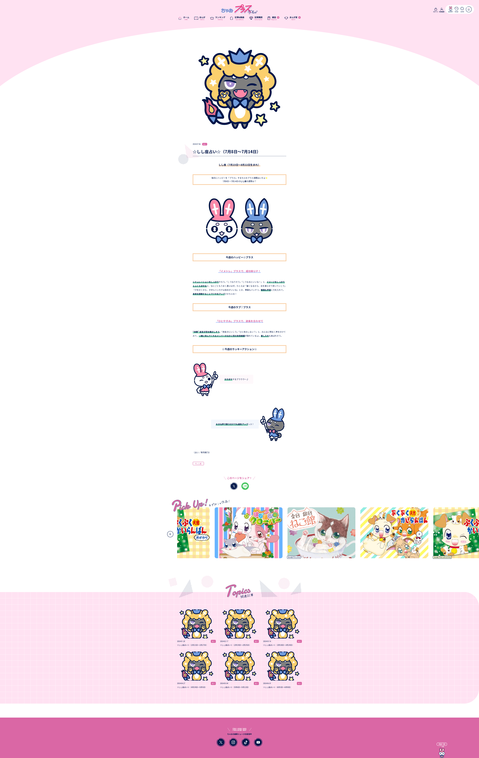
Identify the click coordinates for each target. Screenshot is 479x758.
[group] (198, 533)
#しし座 (198, 463)
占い (204, 144)
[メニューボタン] (469, 9)
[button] (170, 534)
